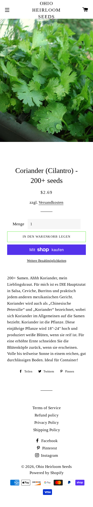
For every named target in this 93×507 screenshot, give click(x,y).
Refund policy (47, 415)
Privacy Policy (46, 422)
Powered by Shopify (47, 473)
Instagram (49, 455)
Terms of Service (46, 408)
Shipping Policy (46, 430)
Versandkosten (51, 202)
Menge (18, 224)
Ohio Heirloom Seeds (46, 10)
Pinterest (49, 448)
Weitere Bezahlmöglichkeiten (46, 261)
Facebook (49, 441)
